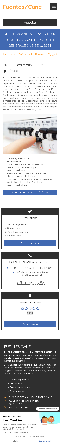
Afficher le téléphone (19, 407)
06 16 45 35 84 (31, 282)
